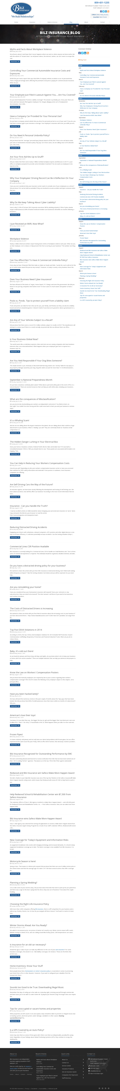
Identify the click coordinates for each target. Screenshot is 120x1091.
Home (16, 22)
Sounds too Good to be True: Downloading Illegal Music (37, 987)
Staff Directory (66, 1078)
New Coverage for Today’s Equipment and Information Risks (39, 839)
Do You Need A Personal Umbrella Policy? (30, 135)
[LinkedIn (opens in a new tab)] (106, 11)
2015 (80, 185)
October (81, 110)
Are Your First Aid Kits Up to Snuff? (27, 156)
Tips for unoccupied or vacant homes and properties (35, 1008)
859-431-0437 (94, 1068)
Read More (14, 61)
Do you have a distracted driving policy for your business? (38, 565)
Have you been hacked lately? (24, 693)
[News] (108, 11)
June (80, 138)
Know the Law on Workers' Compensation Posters (34, 672)
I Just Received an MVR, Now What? (27, 223)
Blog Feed (83, 60)
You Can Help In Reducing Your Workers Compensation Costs (39, 463)
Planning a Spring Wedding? (23, 882)
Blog (73, 22)
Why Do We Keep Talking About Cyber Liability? (33, 202)
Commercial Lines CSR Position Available (29, 546)
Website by (52, 1088)
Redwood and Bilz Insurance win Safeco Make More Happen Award (42, 772)
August (81, 127)
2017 (80, 98)
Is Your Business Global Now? (24, 339)
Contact (105, 22)
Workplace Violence (19, 238)
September (82, 117)
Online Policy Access (100, 14)
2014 (80, 219)
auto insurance (60, 949)
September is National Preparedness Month (31, 379)
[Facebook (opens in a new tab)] (101, 11)
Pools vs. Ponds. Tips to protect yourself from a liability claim (39, 300)
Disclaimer (34, 1088)
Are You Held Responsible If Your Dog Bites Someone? (36, 360)
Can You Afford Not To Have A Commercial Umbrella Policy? (39, 260)
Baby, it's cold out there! (21, 651)
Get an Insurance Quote (69, 1072)
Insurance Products (68, 1069)
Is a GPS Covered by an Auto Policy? (27, 1029)
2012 (80, 245)
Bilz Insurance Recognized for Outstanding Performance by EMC (41, 753)
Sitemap (29, 1074)
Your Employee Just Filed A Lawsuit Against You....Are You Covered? (42, 94)
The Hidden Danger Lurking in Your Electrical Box (34, 441)
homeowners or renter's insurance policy (37, 971)
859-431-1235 (94, 1066)
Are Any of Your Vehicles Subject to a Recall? (31, 320)
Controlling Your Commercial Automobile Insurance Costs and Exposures (46, 1069)
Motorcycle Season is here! (23, 861)
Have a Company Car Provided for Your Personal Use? (36, 116)
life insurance (39, 909)
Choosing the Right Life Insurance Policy (29, 904)
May (80, 72)
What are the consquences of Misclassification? (33, 399)
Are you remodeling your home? (25, 587)
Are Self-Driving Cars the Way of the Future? (31, 484)
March (81, 79)
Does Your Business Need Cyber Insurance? (31, 279)
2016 (80, 155)
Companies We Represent (70, 1075)
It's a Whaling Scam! (19, 420)
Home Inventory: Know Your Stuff (26, 965)
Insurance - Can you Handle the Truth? (29, 505)
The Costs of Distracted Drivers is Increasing (31, 608)
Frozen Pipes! (16, 734)
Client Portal (100, 17)
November (82, 101)
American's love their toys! (23, 715)
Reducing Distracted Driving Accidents (28, 527)
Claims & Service (55, 22)
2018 (80, 65)
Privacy (27, 1088)
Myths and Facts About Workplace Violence (31, 49)
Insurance (34, 22)
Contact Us (65, 1062)
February (81, 86)
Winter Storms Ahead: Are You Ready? (28, 925)
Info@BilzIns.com (95, 1071)
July (80, 68)
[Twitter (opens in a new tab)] (103, 11)
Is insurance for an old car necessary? (28, 944)
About (88, 22)
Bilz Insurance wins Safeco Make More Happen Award (36, 818)
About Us (65, 1059)
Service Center (66, 1066)
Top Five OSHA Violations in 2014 (26, 629)
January (81, 93)
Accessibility (43, 1088)
